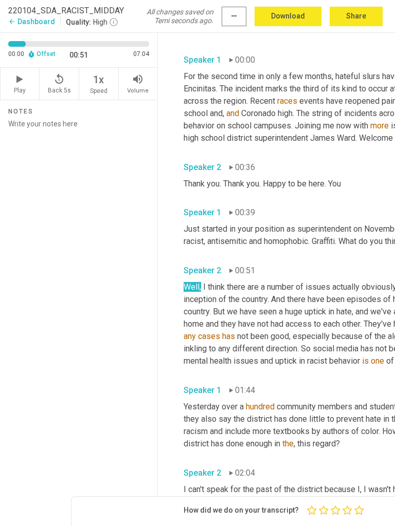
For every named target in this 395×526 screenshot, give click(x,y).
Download (288, 16)
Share (356, 16)
